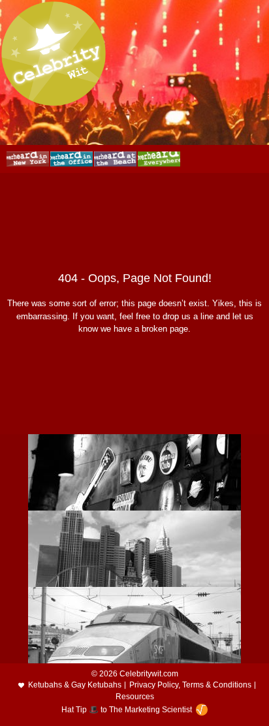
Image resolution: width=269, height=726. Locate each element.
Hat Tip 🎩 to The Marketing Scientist (126, 709)
